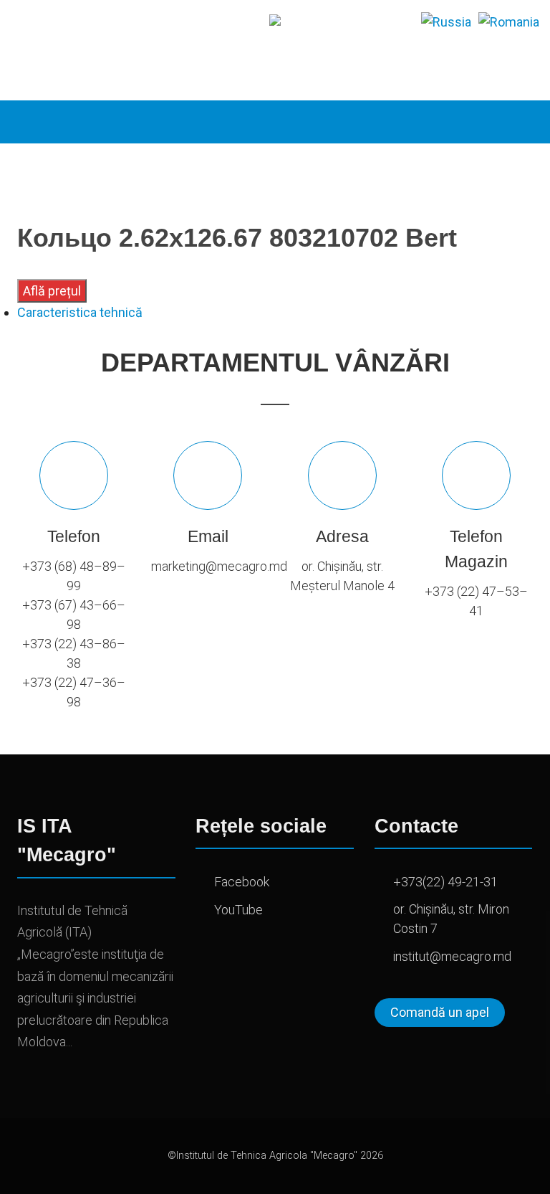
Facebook (241, 881)
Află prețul (52, 290)
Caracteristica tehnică (80, 312)
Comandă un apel (439, 1012)
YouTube (238, 909)
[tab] (275, 312)
